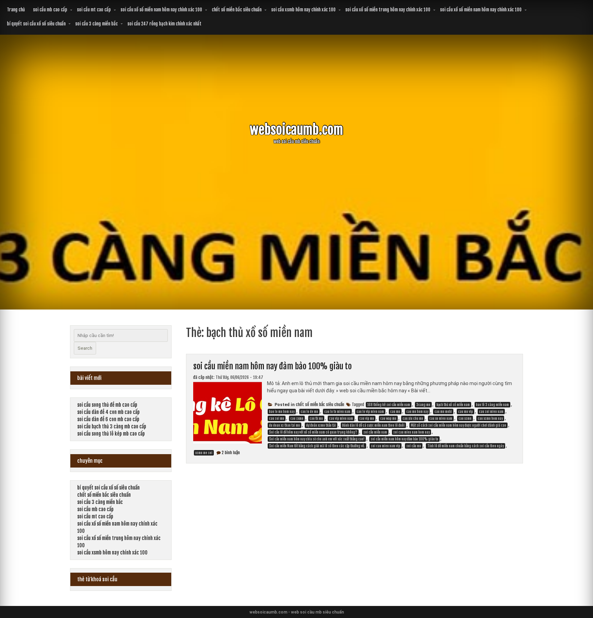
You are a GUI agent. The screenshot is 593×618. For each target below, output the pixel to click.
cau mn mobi (443, 411)
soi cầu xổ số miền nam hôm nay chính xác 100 (161, 9)
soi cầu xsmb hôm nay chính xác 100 (303, 9)
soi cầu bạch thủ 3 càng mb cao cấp (111, 426)
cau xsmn (465, 418)
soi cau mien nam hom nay (411, 432)
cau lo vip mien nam (370, 411)
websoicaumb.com (296, 129)
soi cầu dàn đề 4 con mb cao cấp (108, 412)
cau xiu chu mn (413, 418)
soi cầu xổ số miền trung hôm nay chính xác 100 (387, 9)
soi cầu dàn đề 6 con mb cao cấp (108, 419)
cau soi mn (276, 418)
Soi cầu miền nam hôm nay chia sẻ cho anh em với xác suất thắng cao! (316, 439)
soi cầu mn (413, 446)
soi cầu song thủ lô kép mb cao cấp (111, 434)
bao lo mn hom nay (281, 411)
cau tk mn (316, 418)
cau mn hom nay (417, 411)
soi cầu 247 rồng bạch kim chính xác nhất (164, 23)
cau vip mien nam (341, 418)
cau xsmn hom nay (490, 418)
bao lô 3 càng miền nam (492, 405)
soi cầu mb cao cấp (50, 9)
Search (85, 348)
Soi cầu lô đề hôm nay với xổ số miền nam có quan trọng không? (313, 432)
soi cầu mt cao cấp (94, 9)
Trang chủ (16, 9)
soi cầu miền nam (375, 432)
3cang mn (423, 405)
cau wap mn (388, 418)
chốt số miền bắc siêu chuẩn (236, 9)
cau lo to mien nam (337, 411)
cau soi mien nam (491, 411)
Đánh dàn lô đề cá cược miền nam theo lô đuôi (373, 425)
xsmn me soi (203, 453)
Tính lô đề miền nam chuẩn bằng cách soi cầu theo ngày (465, 446)
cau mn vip (465, 411)
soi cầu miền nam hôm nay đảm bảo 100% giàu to (272, 366)
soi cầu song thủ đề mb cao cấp (107, 405)
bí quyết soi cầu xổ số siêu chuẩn (36, 23)
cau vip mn (366, 418)
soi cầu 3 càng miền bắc (96, 23)
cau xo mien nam (440, 418)
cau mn (395, 411)
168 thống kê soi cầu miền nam (388, 405)
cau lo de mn (309, 411)
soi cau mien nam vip (385, 446)
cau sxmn (296, 418)
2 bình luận (231, 452)
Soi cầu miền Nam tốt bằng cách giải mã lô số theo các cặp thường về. (317, 446)
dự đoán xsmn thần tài (321, 425)
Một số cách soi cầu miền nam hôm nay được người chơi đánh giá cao (458, 425)
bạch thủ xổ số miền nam (453, 405)
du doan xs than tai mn (284, 425)
